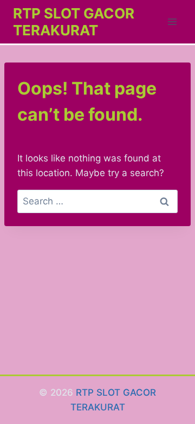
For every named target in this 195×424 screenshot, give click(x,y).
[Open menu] (172, 21)
